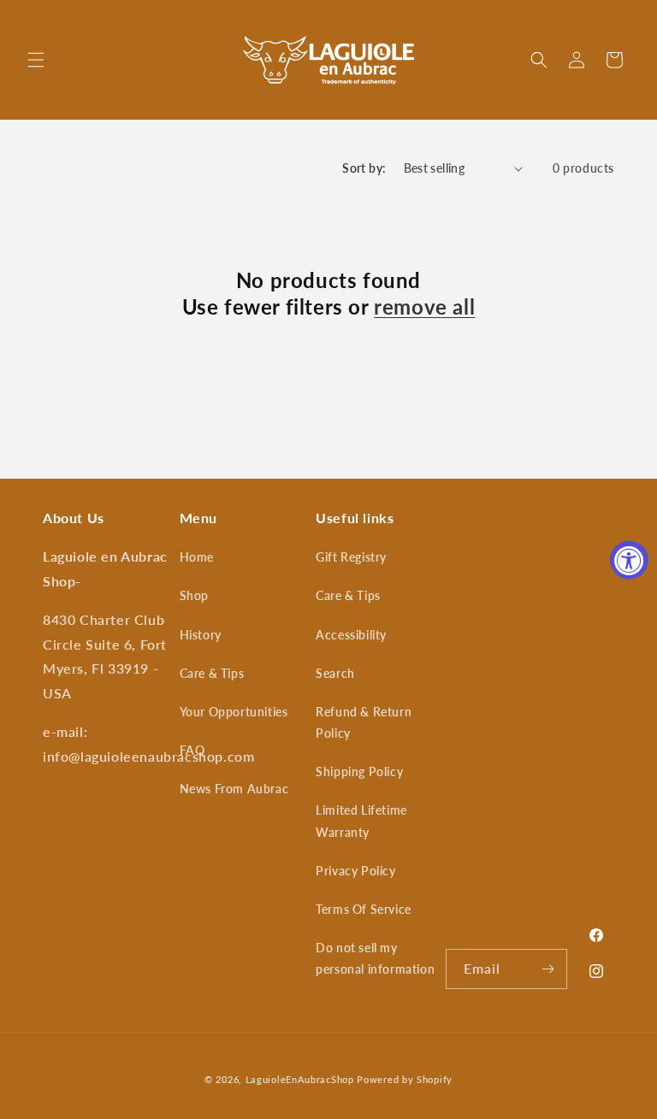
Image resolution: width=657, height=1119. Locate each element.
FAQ (192, 750)
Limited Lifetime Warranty (361, 821)
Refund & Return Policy (363, 722)
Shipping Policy (359, 771)
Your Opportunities (234, 711)
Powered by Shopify (405, 1079)
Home (197, 557)
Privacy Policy (355, 870)
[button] (36, 60)
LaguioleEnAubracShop (300, 1079)
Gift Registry (351, 557)
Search (335, 673)
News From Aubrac (234, 788)
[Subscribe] (547, 969)
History (201, 634)
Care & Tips (212, 673)
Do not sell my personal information (375, 958)
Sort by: (364, 168)
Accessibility (351, 634)
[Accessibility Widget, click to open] (629, 559)
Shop (194, 595)
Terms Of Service (363, 909)
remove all (424, 306)
